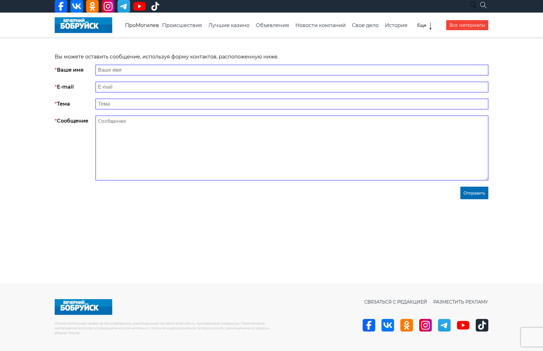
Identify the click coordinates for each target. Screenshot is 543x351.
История (396, 25)
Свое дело (365, 25)
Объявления (272, 25)
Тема (63, 104)
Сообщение (72, 121)
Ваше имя (70, 70)
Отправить (474, 192)
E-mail (65, 87)
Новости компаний (320, 25)
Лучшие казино (229, 25)
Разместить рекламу (460, 302)
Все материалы (467, 25)
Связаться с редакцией (395, 302)
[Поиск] (483, 5)
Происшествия (182, 25)
